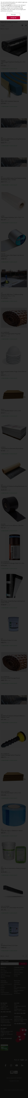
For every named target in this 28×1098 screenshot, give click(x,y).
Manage (13, 14)
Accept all (13, 18)
